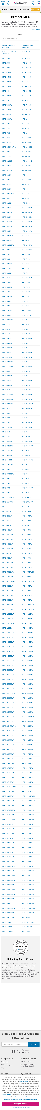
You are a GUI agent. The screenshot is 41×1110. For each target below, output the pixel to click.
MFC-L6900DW (27, 861)
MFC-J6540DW (8, 721)
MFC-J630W (26, 558)
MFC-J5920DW (27, 698)
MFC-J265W (7, 511)
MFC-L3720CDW (8, 810)
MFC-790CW (7, 105)
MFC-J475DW (27, 539)
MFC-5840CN (7, 222)
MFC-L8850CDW (8, 889)
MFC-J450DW (7, 535)
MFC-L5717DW (8, 838)
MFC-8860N (26, 385)
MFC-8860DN (7, 385)
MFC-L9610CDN (8, 913)
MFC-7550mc (7, 301)
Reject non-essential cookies (20, 1107)
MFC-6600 (25, 236)
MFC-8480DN (7, 343)
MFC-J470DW (7, 539)
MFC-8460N (6, 338)
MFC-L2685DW (27, 759)
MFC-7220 (25, 264)
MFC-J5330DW (27, 665)
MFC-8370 (6, 329)
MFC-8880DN (27, 394)
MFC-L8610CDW (28, 880)
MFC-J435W (26, 530)
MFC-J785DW (7, 577)
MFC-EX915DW (27, 502)
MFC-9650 (6, 478)
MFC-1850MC (27, 138)
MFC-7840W (26, 315)
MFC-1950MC (27, 142)
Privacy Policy (23, 1081)
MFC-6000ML (7, 231)
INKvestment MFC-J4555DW (9, 53)
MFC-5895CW (27, 226)
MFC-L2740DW (8, 782)
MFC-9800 (6, 488)
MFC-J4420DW (8, 651)
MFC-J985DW (7, 605)
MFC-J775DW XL (28, 572)
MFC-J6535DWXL (28, 717)
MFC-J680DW (27, 563)
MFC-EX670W (7, 502)
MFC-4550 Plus (8, 194)
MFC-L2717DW (27, 773)
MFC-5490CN (27, 212)
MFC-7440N (26, 292)
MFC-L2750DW (27, 782)
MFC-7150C (6, 254)
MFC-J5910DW (8, 698)
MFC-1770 (25, 128)
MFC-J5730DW (8, 684)
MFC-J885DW (27, 595)
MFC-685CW (26, 96)
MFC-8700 (25, 362)
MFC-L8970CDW (28, 899)
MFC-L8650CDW (8, 885)
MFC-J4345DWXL (8, 647)
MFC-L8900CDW (8, 894)
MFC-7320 (25, 273)
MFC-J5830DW (27, 684)
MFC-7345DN (27, 278)
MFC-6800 (25, 240)
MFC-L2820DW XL (28, 796)
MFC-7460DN (7, 296)
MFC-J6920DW (8, 740)
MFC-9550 (25, 469)
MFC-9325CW (7, 446)
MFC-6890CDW (8, 245)
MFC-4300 (25, 175)
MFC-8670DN (7, 357)
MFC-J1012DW (27, 614)
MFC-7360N (26, 282)
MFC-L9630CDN (28, 913)
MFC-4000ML (7, 175)
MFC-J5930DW (8, 703)
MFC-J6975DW (27, 754)
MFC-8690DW (7, 362)
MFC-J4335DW (8, 642)
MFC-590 (25, 82)
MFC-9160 (25, 432)
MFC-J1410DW (8, 633)
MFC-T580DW (7, 927)
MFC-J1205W (27, 619)
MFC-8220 (6, 324)
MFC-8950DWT (27, 404)
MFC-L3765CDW (28, 815)
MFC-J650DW (7, 563)
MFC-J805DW (27, 577)
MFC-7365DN (7, 287)
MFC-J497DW (27, 549)
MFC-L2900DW (8, 801)
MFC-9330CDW (27, 446)
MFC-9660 (25, 478)
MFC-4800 (25, 198)
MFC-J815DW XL (28, 581)
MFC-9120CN (27, 422)
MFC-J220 (6, 507)
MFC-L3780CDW (28, 819)
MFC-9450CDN (27, 460)
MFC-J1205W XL (8, 623)
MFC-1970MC (27, 147)
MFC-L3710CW (27, 805)
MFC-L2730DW (27, 777)
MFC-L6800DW (27, 857)
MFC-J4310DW (8, 637)
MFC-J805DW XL (8, 581)
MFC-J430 (25, 525)
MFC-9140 (6, 432)
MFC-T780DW (27, 927)
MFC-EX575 (26, 497)
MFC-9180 (6, 436)
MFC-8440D (26, 334)
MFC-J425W (7, 525)
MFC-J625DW (27, 553)
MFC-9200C (26, 436)
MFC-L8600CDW (8, 880)
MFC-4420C (6, 184)
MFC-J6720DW (27, 731)
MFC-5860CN (27, 222)
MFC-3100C (26, 152)
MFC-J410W (7, 521)
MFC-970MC (26, 114)
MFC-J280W (7, 516)
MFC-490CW (26, 77)
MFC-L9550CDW (28, 903)
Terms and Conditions (22, 1097)
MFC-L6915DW (8, 871)
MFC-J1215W (27, 623)
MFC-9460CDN (8, 464)
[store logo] (20, 3)
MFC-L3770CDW (8, 819)
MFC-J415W (26, 521)
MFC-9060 (6, 418)
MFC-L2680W (7, 759)
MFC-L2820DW (8, 796)
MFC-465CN (7, 77)
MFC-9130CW (27, 427)
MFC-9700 (6, 483)
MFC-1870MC (7, 142)
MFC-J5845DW (27, 689)
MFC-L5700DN (7, 824)
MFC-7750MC (7, 310)
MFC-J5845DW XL (9, 693)
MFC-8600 (25, 348)
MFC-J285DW (27, 516)
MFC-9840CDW (27, 488)
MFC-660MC (26, 91)
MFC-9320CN (7, 441)
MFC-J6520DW (8, 712)
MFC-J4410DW (27, 647)
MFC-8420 (25, 329)
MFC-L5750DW (27, 838)
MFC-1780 (6, 133)
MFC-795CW (26, 105)
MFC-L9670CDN (8, 917)
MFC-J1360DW (27, 628)
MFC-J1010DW (8, 614)
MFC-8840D (6, 380)
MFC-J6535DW (8, 717)
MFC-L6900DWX (28, 866)
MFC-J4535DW (8, 656)
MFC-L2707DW (27, 768)
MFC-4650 (6, 198)
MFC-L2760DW (8, 791)
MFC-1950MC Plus (9, 147)
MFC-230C (6, 58)
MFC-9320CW (27, 441)
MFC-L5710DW (8, 833)
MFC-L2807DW (27, 791)
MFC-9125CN (7, 427)
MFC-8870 (6, 390)
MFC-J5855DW (27, 693)
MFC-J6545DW (27, 721)
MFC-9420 (25, 450)
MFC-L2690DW (8, 763)
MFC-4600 (25, 194)
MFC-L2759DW (27, 787)
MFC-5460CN (7, 212)
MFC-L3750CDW (28, 810)
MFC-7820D (26, 310)
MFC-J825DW (7, 586)
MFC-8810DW (27, 366)
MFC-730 (5, 100)
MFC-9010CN (27, 408)
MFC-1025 (25, 119)
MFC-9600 (25, 474)
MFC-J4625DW (27, 661)
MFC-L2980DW (8, 805)
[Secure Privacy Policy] (25, 1052)
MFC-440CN (26, 72)
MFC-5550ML (27, 217)
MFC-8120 (25, 320)
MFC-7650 (25, 301)
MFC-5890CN (7, 226)
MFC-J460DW (27, 535)
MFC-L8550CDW (8, 875)
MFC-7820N (6, 315)
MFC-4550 (25, 189)
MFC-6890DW (27, 245)
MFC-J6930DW (8, 745)
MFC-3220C (6, 156)
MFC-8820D (26, 371)
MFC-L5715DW (27, 833)
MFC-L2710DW (8, 773)
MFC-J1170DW (7, 619)
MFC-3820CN (7, 170)
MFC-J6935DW (27, 745)
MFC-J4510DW (27, 651)
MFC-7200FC (7, 264)
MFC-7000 (6, 250)
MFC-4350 (6, 180)
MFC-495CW (7, 82)
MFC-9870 (25, 492)
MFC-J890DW (7, 600)
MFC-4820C (6, 203)
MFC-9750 (25, 483)
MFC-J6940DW (8, 749)
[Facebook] (13, 1052)
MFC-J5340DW (27, 670)
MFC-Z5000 (26, 931)
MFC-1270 (25, 124)
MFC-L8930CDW (8, 899)
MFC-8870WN (7, 394)
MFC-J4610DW (27, 656)
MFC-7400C (26, 287)
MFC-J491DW (7, 549)
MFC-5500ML (7, 217)
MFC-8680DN (27, 357)
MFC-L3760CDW (8, 815)
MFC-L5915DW (8, 852)
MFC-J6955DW (8, 754)
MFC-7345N (6, 282)
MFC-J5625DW (8, 679)
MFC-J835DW (27, 586)
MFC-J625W (7, 558)
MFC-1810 (25, 133)
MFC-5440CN (27, 208)
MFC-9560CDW (8, 474)
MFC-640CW (26, 86)
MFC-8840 (25, 376)
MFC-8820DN (7, 376)
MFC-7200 (6, 259)
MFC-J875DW (27, 591)
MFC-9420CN (7, 455)
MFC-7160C (26, 254)
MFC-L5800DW (8, 843)
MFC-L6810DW (8, 861)
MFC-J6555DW (27, 726)
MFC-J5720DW (27, 679)
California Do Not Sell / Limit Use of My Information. (20, 1099)
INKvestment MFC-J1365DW (9, 46)
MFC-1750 (6, 128)
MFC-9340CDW (8, 450)
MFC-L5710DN (27, 829)
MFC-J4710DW (8, 665)
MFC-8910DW (27, 399)
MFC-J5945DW (27, 703)
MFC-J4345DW (27, 642)
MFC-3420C (26, 166)
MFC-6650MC (7, 240)
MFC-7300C (6, 273)
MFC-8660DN (27, 352)
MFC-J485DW (27, 544)
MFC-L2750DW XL (9, 787)
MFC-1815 (6, 138)
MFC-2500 (6, 152)
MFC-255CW (26, 63)
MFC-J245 (25, 507)
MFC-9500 (6, 469)
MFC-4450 (25, 184)
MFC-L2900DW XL (28, 801)
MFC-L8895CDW (28, 889)
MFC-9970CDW (8, 497)
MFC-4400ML (27, 180)
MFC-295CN (26, 68)
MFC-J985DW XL (28, 605)
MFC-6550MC (7, 236)
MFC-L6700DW (27, 852)
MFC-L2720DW (8, 777)
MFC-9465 (25, 464)
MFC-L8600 (26, 875)
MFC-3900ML (27, 170)
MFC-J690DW (7, 567)
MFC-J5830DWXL (8, 689)
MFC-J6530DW (27, 712)
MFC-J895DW (27, 600)
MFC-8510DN (7, 348)
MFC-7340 (6, 278)
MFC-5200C (6, 208)
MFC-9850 (6, 492)
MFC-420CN (7, 72)
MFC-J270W (26, 511)
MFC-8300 (25, 324)
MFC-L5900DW (27, 847)
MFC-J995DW (7, 609)
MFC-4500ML (7, 189)
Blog (2, 1068)
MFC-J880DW (7, 595)
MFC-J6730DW (8, 735)
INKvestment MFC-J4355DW (28, 46)
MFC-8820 (6, 371)
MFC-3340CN (27, 161)
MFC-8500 (25, 343)
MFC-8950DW (7, 404)
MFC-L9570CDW (8, 908)
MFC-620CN (7, 86)
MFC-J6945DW (27, 749)
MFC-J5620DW (27, 675)
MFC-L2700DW (27, 763)
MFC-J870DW (7, 591)
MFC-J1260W (7, 628)
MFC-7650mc (7, 306)
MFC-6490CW (27, 231)
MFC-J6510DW (27, 707)
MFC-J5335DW (8, 670)
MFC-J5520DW (8, 675)
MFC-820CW (7, 110)
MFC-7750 (25, 306)
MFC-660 (5, 91)
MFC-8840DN (27, 380)
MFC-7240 (25, 268)
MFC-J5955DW (8, 707)
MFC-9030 (6, 413)
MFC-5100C (26, 203)
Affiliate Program (7, 1065)
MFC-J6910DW (27, 735)
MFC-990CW (7, 119)
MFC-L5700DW (27, 824)
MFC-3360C (6, 166)
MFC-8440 (6, 334)
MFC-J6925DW (27, 740)
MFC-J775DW (27, 567)
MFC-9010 (6, 408)
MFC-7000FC (27, 250)
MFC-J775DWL (8, 572)
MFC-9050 (25, 413)
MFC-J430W (7, 530)
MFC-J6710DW (8, 731)
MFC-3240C (26, 156)
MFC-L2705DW (8, 768)
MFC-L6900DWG (8, 866)
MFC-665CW (7, 96)
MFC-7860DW (7, 320)
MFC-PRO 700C (27, 922)
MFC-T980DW (7, 931)
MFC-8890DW (7, 399)
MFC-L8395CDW (28, 871)
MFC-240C (26, 58)
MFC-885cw (6, 114)
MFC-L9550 (6, 903)
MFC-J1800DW (27, 633)
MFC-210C (26, 52)
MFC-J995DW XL (28, 609)
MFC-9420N (26, 455)
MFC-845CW (26, 110)
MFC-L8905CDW (28, 894)
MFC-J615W (7, 553)
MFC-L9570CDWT (28, 908)
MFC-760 (25, 100)
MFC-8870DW (27, 390)
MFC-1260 (6, 124)
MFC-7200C (26, 259)
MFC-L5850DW (8, 847)
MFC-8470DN (27, 338)
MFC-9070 (25, 418)
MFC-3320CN (7, 161)
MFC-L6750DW (8, 857)
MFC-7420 (6, 292)
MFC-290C (6, 68)
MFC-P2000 (26, 917)
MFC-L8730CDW (28, 885)
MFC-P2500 (6, 922)
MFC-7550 (25, 296)
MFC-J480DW (7, 544)
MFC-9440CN (7, 460)
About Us (4, 1062)
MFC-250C (6, 63)
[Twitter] (18, 1052)
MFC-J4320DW (27, 637)
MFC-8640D (6, 352)
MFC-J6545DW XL (9, 726)
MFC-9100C (6, 422)
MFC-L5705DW (8, 829)
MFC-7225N (6, 268)
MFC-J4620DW (8, 661)
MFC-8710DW (7, 366)
